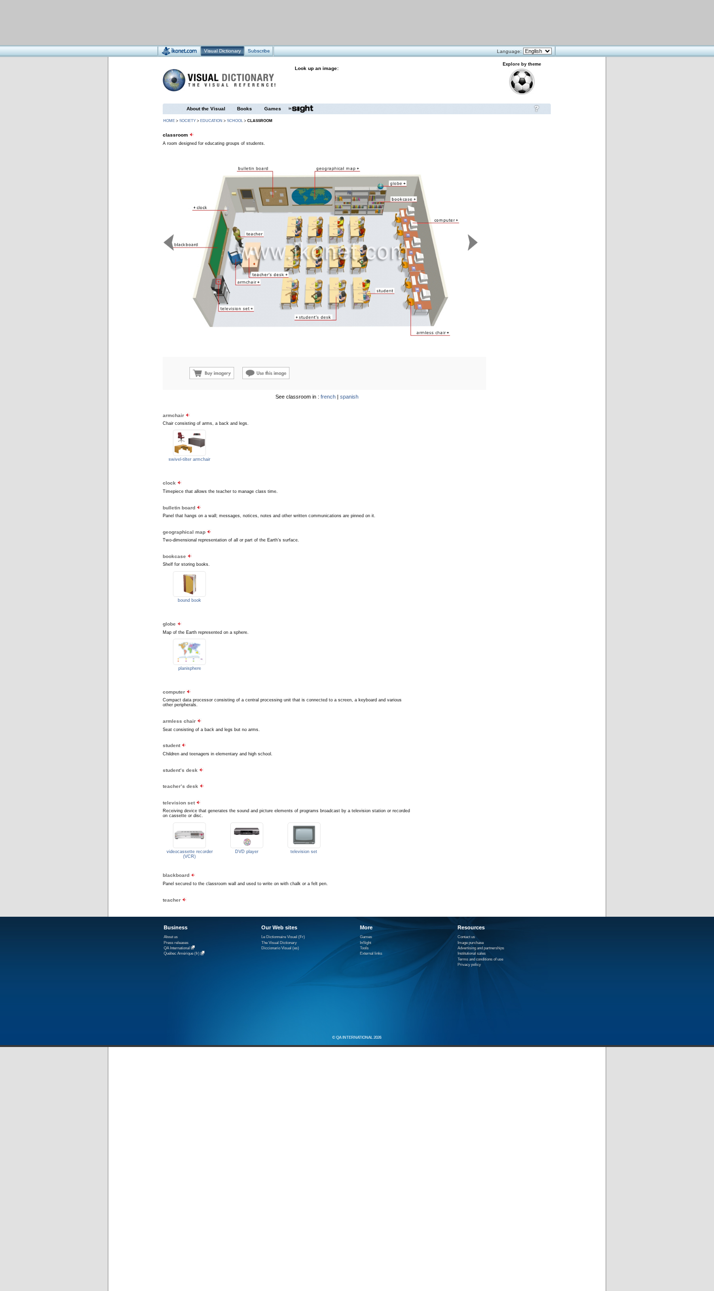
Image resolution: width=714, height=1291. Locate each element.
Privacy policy (469, 964)
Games (272, 108)
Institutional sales (472, 953)
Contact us (466, 937)
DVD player (246, 851)
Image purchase (471, 943)
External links (371, 953)
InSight (365, 943)
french (328, 397)
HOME (169, 121)
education (211, 121)
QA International (177, 948)
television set (303, 851)
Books (244, 108)
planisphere (189, 668)
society (187, 121)
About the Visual (206, 108)
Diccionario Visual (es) (280, 948)
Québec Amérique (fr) (182, 954)
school (235, 121)
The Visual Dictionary (279, 943)
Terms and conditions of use (480, 959)
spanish (349, 397)
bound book (189, 600)
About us (171, 937)
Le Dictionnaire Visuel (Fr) (283, 937)
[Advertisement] (328, 22)
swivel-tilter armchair (189, 459)
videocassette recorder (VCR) (190, 854)
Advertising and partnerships (481, 948)
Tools (364, 948)
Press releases (176, 943)
